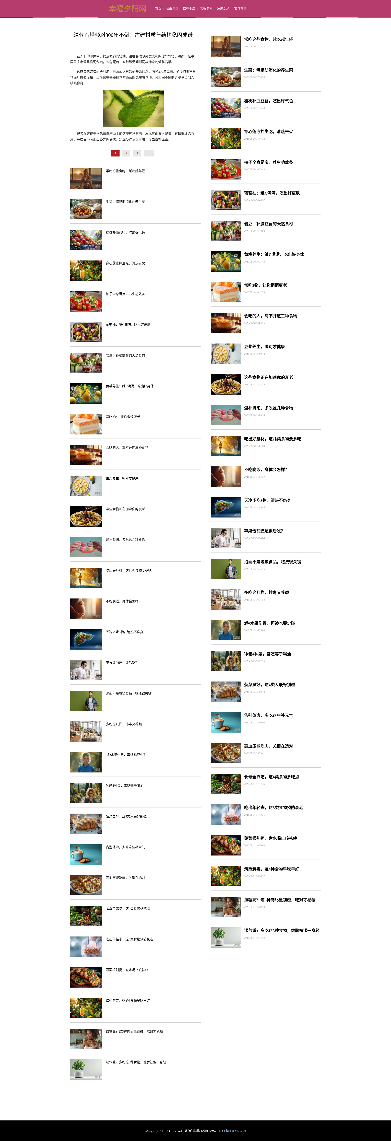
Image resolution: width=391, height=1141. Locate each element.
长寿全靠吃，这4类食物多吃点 (128, 908)
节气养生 (240, 8)
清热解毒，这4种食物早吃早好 (128, 1000)
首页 (158, 8)
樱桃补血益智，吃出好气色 (125, 232)
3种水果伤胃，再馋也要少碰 (126, 755)
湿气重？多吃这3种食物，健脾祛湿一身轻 (136, 1062)
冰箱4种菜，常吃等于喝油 (124, 785)
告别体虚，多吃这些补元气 (125, 847)
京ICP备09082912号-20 (232, 1130)
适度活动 (223, 8)
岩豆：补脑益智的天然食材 (125, 355)
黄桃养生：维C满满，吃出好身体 (130, 386)
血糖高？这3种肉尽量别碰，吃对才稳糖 (134, 1031)
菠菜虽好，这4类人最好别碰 (126, 816)
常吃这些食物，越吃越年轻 (125, 171)
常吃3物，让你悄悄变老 (123, 417)
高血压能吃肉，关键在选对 (125, 878)
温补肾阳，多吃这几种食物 (125, 540)
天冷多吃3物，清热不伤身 (124, 632)
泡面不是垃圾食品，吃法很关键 (129, 693)
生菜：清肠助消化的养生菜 (125, 201)
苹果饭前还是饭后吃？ (122, 662)
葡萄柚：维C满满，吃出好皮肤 (128, 324)
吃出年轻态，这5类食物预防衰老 (129, 939)
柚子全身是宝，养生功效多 (125, 294)
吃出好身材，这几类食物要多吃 (129, 570)
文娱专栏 (206, 8)
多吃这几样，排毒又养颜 (124, 724)
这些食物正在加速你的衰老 (125, 509)
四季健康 (189, 8)
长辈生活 (172, 8)
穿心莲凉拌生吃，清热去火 (125, 263)
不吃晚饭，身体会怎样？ (124, 601)
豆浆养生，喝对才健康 (122, 478)
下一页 (149, 153)
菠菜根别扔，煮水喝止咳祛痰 (127, 970)
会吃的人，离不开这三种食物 (127, 447)
